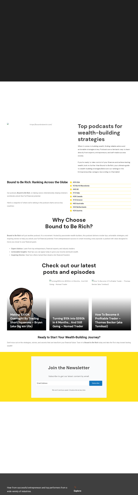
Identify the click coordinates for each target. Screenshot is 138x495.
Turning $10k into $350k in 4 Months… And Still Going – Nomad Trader (69, 322)
